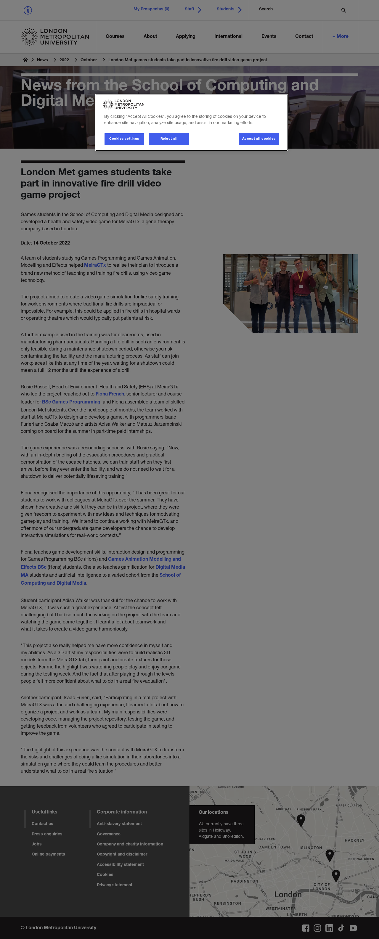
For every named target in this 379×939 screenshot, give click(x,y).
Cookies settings (124, 139)
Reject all (169, 139)
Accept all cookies (259, 139)
